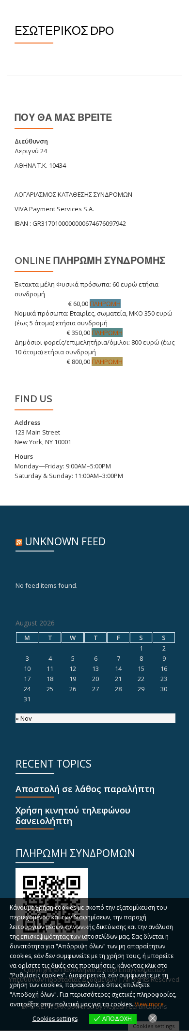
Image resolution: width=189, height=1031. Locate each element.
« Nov (24, 718)
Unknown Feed (65, 541)
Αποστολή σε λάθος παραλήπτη (85, 789)
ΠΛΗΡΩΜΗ (105, 303)
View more (149, 1004)
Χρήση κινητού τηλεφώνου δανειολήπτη (73, 816)
